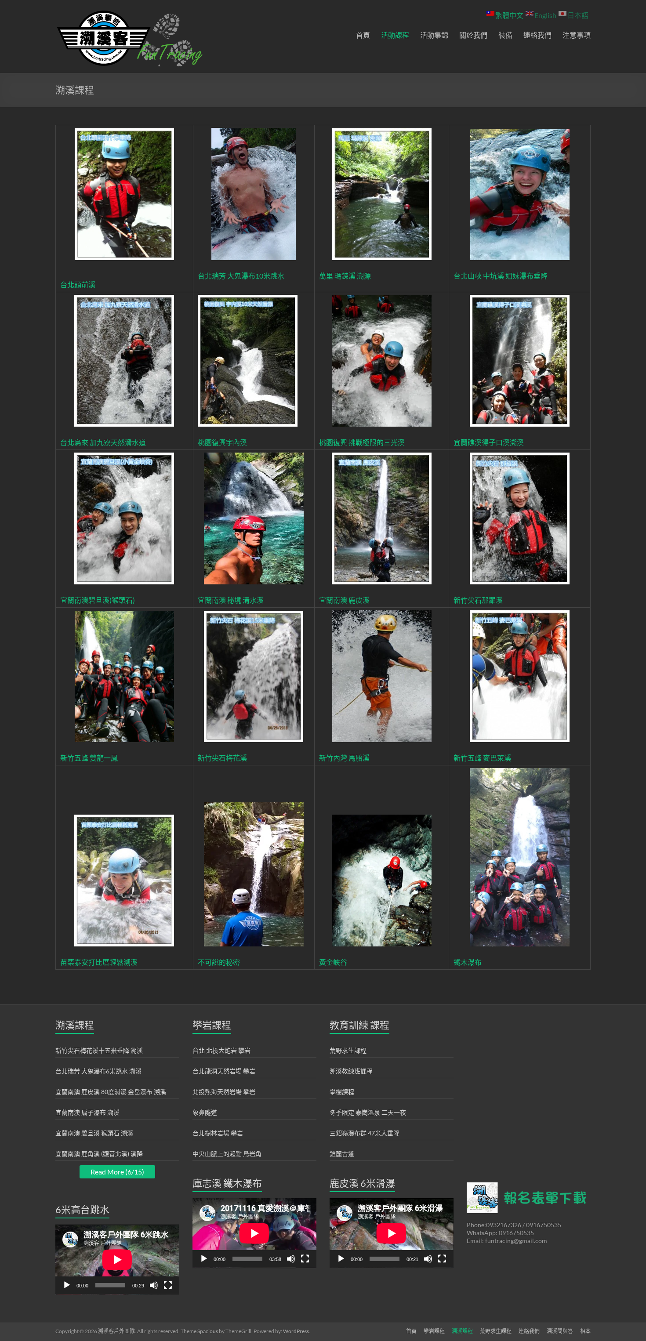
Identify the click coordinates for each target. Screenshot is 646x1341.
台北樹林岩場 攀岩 (217, 1133)
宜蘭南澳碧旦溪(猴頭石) (97, 600)
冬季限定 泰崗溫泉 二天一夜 (368, 1112)
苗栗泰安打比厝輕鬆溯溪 (99, 962)
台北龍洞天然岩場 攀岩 (223, 1071)
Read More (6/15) (117, 1171)
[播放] (66, 1285)
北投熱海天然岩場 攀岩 (223, 1091)
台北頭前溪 (77, 284)
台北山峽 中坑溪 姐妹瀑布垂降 (501, 276)
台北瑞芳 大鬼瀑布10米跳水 (241, 276)
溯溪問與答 (560, 1331)
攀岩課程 (434, 1331)
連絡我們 (537, 35)
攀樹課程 (342, 1091)
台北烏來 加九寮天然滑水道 (103, 442)
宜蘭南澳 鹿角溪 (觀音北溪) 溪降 (99, 1153)
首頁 (363, 35)
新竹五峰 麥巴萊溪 (482, 758)
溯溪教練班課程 (351, 1071)
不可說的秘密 (219, 962)
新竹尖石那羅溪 (478, 600)
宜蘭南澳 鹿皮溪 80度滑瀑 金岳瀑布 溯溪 (110, 1091)
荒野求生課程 (348, 1050)
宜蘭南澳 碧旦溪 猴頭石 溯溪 (94, 1133)
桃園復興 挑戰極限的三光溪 (362, 442)
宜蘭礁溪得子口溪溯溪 (489, 442)
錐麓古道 (342, 1153)
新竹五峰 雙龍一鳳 (89, 758)
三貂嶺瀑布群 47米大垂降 (364, 1133)
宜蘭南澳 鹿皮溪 (344, 600)
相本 (585, 1331)
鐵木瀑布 (468, 962)
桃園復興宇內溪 (222, 442)
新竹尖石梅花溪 (222, 758)
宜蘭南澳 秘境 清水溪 (231, 600)
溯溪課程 (462, 1331)
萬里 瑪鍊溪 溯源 (345, 276)
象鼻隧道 (204, 1112)
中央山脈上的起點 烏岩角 (226, 1153)
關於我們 (473, 35)
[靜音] (153, 1285)
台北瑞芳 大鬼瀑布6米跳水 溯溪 (98, 1071)
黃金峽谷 (333, 962)
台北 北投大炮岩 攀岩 (221, 1050)
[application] (117, 1259)
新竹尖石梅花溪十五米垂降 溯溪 (99, 1050)
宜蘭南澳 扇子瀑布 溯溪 (87, 1112)
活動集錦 (434, 35)
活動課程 (395, 35)
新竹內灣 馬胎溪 (344, 758)
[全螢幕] (167, 1285)
